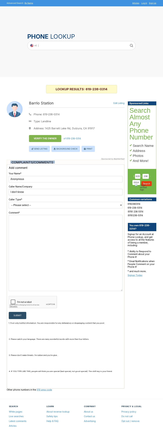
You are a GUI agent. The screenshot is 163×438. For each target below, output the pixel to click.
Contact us (89, 416)
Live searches (16, 416)
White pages (15, 411)
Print (89, 149)
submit (17, 315)
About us (88, 411)
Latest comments (17, 421)
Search (146, 183)
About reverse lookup (58, 411)
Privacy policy (128, 411)
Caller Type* (15, 199)
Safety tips (52, 416)
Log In (144, 3)
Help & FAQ (52, 421)
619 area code (44, 389)
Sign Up (152, 3)
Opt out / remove (130, 421)
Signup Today (135, 275)
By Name (29, 3)
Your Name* (15, 173)
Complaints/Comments (32, 162)
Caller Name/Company (20, 186)
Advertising (90, 421)
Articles (135, 3)
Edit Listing (118, 103)
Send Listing (40, 149)
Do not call (127, 416)
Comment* (14, 212)
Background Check (67, 149)
